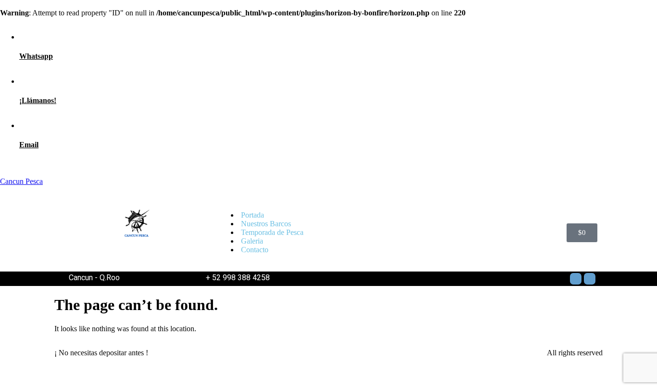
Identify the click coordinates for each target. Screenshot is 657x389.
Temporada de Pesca (272, 232)
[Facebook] (575, 279)
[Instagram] (589, 279)
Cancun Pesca (21, 181)
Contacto (254, 250)
